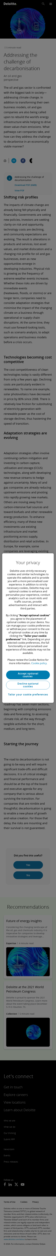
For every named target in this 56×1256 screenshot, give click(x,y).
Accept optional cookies (28, 675)
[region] (28, 628)
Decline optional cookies (28, 685)
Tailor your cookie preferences (28, 694)
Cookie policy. (39, 663)
